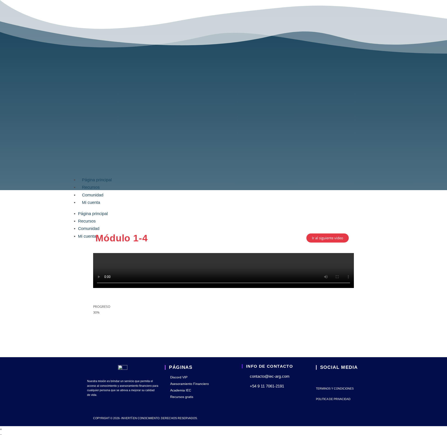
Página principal (97, 180)
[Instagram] (331, 377)
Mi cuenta (91, 202)
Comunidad (92, 195)
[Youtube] (319, 377)
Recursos (91, 187)
